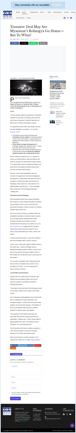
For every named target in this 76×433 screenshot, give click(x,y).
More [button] (42, 12)
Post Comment (15, 398)
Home (18, 12)
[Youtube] (71, 18)
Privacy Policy (57, 430)
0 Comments (35, 39)
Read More (24, 421)
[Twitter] (68, 18)
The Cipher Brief (15, 39)
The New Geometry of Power (59, 122)
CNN (31, 129)
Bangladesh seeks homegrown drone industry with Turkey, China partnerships (57, 94)
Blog (49, 12)
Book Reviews (24, 13)
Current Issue (20, 18)
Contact (66, 12)
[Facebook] (65, 18)
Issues (29, 18)
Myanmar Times (15, 132)
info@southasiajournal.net (52, 418)
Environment (57, 12)
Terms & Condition (67, 430)
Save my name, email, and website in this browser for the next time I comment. (26, 393)
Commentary (34, 12)
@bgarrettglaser (35, 340)
